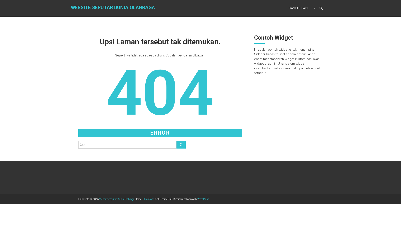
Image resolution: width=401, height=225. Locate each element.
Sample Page (299, 8)
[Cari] (181, 145)
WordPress (203, 199)
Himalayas (149, 199)
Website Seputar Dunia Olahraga (113, 7)
